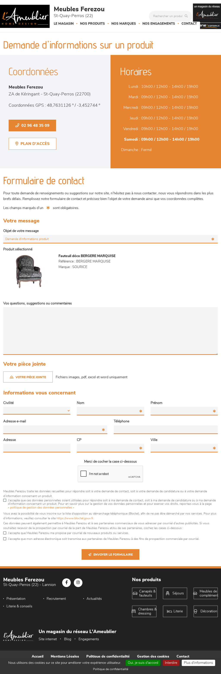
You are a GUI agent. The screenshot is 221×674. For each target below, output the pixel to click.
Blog (67, 639)
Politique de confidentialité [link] (110, 669)
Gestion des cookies (153, 656)
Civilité (8, 403)
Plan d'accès (35, 144)
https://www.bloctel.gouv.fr (75, 518)
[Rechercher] (187, 16)
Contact (189, 23)
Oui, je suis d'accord (143, 662)
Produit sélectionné (17, 249)
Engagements (89, 639)
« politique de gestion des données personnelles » (41, 507)
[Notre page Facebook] (66, 582)
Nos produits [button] (92, 23)
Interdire (171, 662)
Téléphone (121, 421)
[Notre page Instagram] (78, 582)
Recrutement (56, 598)
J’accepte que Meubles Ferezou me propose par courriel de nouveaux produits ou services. (68, 533)
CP (79, 440)
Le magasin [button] (64, 23)
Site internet (48, 639)
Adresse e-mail (14, 421)
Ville (154, 440)
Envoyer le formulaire (113, 554)
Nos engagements (158, 23)
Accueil (37, 656)
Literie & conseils (19, 606)
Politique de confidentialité (108, 656)
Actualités (94, 598)
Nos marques (123, 23)
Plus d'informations (198, 662)
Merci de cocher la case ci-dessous (110, 461)
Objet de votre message (21, 231)
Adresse (9, 440)
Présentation (15, 598)
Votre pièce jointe (31, 377)
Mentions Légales (65, 656)
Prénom (156, 403)
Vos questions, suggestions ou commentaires (37, 303)
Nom (80, 403)
